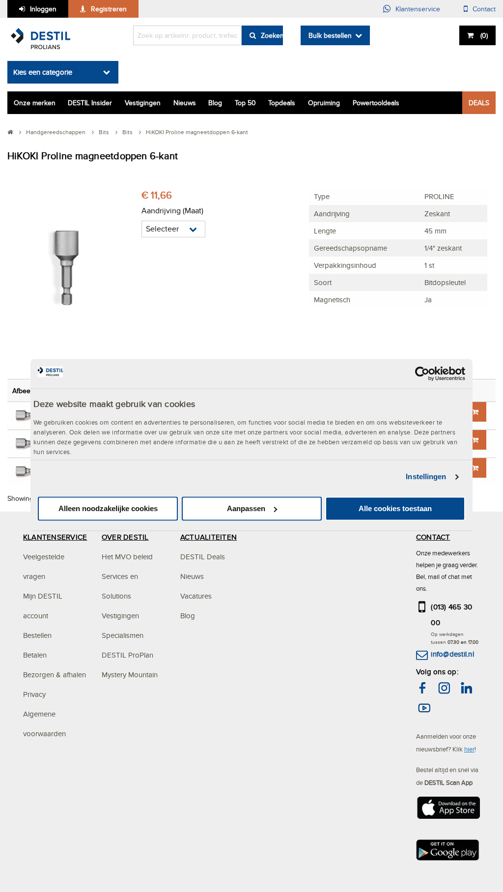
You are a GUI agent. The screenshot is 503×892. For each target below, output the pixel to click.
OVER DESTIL (125, 537)
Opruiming (324, 103)
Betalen (35, 655)
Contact (484, 9)
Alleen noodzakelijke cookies (108, 508)
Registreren (109, 9)
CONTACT (433, 537)
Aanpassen (246, 508)
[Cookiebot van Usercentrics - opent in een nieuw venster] (422, 373)
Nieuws (184, 103)
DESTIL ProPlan (127, 655)
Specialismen (122, 635)
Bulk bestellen (330, 35)
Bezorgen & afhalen (54, 674)
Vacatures (196, 596)
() (484, 35)
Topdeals (281, 103)
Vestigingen (143, 103)
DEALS (479, 103)
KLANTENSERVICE (55, 537)
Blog (215, 103)
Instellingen (426, 477)
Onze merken (35, 103)
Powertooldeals (376, 103)
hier (469, 749)
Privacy (34, 694)
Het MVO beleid (127, 556)
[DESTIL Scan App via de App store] (448, 811)
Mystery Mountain (130, 674)
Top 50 (245, 103)
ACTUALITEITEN (208, 537)
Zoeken (272, 35)
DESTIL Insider (90, 103)
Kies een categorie (42, 72)
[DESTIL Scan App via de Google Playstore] (448, 852)
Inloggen (43, 9)
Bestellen (37, 635)
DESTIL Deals (202, 556)
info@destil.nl (452, 654)
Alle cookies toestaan (395, 508)
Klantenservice (417, 9)
